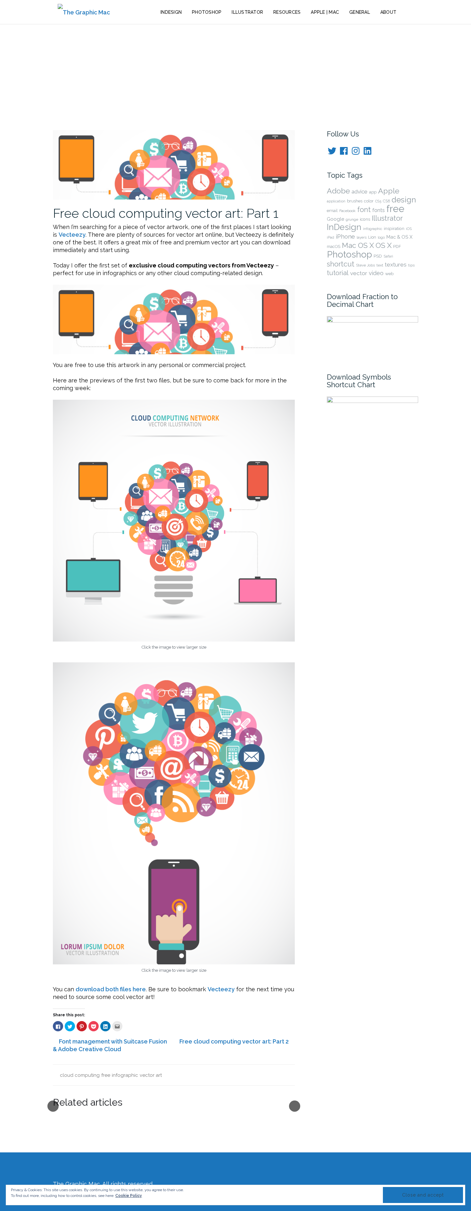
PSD (378, 255)
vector (358, 273)
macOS (333, 246)
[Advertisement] (235, 72)
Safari (388, 256)
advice (359, 191)
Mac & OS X (399, 237)
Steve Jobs (365, 265)
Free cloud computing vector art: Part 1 (165, 213)
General (359, 12)
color (369, 201)
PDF (397, 246)
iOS (409, 229)
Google (335, 219)
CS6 (386, 201)
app (372, 192)
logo (381, 237)
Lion (372, 237)
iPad (330, 237)
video (376, 273)
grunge (352, 219)
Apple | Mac (325, 12)
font (364, 210)
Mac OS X (358, 245)
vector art (151, 1075)
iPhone (345, 236)
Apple (388, 190)
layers (362, 237)
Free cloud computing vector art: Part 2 (234, 1041)
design (404, 199)
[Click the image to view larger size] (174, 520)
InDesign (171, 12)
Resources (287, 12)
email (332, 210)
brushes (354, 201)
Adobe (338, 190)
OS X (384, 245)
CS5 (378, 201)
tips (411, 265)
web (389, 273)
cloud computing (80, 1075)
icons (365, 219)
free (105, 1075)
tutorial (338, 273)
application (336, 201)
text (379, 265)
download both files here (111, 989)
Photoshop (206, 12)
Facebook (347, 211)
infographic (125, 1075)
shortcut (340, 264)
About (388, 12)
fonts (378, 210)
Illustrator (247, 12)
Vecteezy (72, 234)
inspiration (394, 228)
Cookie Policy (128, 1195)
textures (396, 264)
